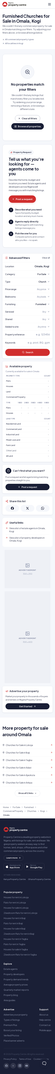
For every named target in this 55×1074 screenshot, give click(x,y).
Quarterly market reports (16, 989)
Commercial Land (14, 429)
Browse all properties (29, 126)
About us (43, 1014)
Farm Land (10, 445)
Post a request (24, 199)
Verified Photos (11, 1035)
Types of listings (12, 1019)
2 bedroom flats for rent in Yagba (20, 954)
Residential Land (13, 424)
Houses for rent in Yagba (16, 939)
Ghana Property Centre (39, 879)
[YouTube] (26, 1065)
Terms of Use (25, 1059)
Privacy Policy (10, 1059)
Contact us (45, 1025)
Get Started (25, 706)
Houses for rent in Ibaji (15, 918)
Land (8, 392)
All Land (9, 456)
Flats (8, 381)
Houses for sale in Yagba (16, 949)
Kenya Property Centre (15, 879)
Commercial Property (15, 397)
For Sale (16, 807)
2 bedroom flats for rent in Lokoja (20, 913)
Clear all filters (29, 118)
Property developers (14, 974)
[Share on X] (27, 508)
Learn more (12, 858)
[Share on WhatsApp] (43, 508)
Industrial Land (12, 434)
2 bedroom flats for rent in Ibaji (19, 933)
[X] (13, 1065)
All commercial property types (19, 39)
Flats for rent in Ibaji (13, 923)
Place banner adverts (14, 1040)
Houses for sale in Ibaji (14, 928)
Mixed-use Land (13, 440)
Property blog (11, 995)
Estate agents (11, 969)
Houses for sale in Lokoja (16, 907)
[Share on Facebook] (12, 508)
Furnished (29, 807)
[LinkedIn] (20, 1065)
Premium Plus (10, 1025)
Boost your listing (13, 1030)
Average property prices (16, 984)
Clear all (46, 258)
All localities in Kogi (14, 43)
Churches (31, 811)
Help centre (45, 1019)
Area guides (9, 1000)
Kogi (42, 811)
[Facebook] (6, 1065)
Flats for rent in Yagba (14, 944)
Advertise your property (16, 1014)
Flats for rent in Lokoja (15, 902)
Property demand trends (16, 979)
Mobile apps (45, 1030)
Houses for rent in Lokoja (16, 897)
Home (6, 807)
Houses (9, 386)
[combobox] (35, 266)
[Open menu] (49, 4)
